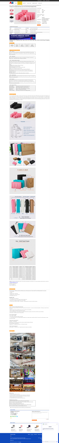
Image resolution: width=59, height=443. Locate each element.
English (48, 0)
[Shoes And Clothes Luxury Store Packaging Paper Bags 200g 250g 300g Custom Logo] (29, 426)
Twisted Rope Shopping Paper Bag (15, 407)
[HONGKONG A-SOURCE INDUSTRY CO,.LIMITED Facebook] (10, 436)
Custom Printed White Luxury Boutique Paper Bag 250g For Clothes (13, 430)
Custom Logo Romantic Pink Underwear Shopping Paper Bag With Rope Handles (21, 431)
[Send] (57, 442)
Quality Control (34, 3)
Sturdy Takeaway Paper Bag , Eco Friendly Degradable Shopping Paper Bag (37, 430)
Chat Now (44, 0)
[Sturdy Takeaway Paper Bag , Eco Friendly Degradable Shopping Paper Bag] (37, 426)
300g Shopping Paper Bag (28, 407)
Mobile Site (12, 440)
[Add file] (43, 442)
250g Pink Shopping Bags (22, 407)
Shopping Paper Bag (17, 5)
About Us (24, 3)
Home (16, 3)
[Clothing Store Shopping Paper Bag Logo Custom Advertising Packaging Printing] (11, 13)
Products (19, 3)
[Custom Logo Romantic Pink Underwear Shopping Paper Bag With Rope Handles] (21, 426)
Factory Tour (29, 3)
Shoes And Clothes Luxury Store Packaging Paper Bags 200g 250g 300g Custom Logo (29, 431)
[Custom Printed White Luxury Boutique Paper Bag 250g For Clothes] (14, 426)
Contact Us (40, 3)
